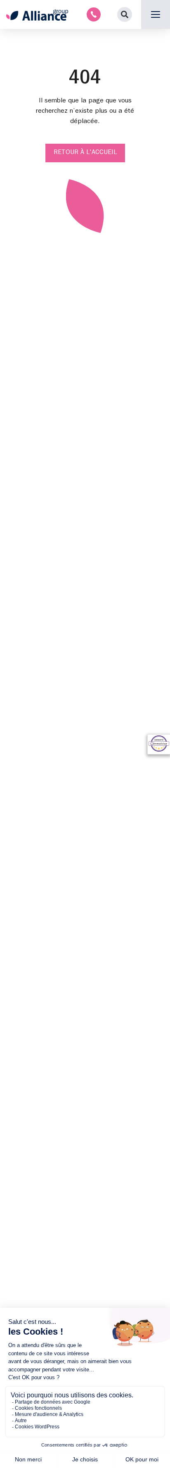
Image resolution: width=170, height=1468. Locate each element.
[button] (124, 14)
